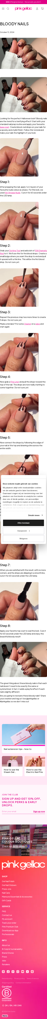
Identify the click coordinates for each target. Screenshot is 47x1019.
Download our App (10, 930)
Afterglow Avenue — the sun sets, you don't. (23, 2)
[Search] (8, 8)
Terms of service (33, 978)
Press (4, 956)
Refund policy (7, 978)
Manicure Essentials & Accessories (17, 896)
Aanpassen (22, 531)
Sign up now (39, 811)
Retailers (6, 964)
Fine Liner (14, 381)
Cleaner (27, 324)
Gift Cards (6, 900)
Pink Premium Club (10, 926)
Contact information (23, 983)
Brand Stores (8, 953)
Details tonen (34, 515)
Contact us (7, 915)
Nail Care (6, 893)
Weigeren (24, 539)
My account (7, 919)
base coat (4, 127)
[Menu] (3, 8)
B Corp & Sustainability (12, 949)
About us (6, 945)
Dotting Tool (14, 250)
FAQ (4, 911)
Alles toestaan (23, 523)
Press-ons (6, 889)
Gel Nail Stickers (9, 885)
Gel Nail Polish (8, 881)
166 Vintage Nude (12, 192)
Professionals (8, 934)
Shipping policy (8, 983)
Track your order (9, 923)
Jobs (4, 960)
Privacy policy (19, 978)
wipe (38, 324)
